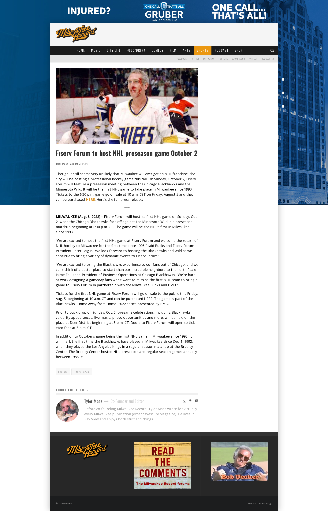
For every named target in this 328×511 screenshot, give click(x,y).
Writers (252, 503)
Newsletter (268, 58)
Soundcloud (238, 58)
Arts (187, 50)
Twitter (195, 58)
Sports (203, 50)
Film (173, 50)
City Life (114, 50)
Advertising (265, 503)
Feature (63, 371)
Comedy (158, 50)
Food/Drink (136, 50)
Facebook (182, 58)
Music (96, 50)
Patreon (253, 58)
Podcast (222, 50)
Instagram (209, 58)
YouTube (223, 58)
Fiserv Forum (82, 371)
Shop (239, 50)
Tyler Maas (62, 164)
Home (81, 50)
